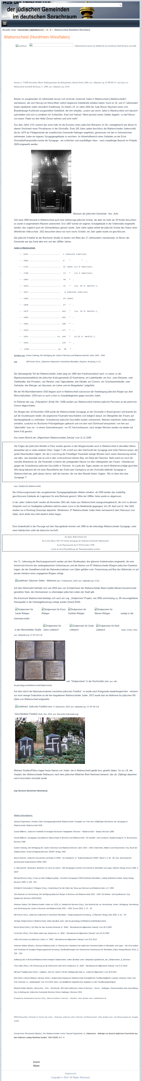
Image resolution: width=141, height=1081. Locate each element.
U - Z (48, 30)
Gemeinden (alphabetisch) (31, 30)
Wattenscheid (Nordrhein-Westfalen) (37, 37)
